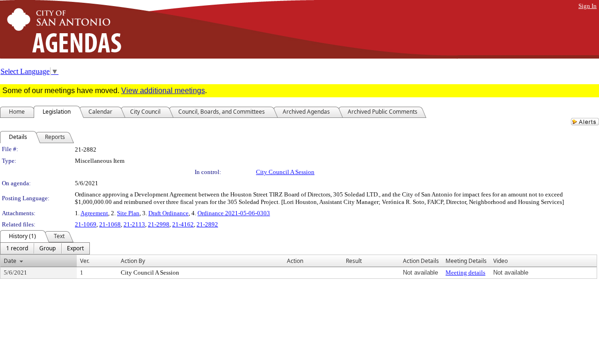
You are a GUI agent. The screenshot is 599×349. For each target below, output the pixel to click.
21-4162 (183, 224)
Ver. (84, 261)
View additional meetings (163, 91)
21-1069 (85, 224)
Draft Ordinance (168, 213)
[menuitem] (17, 248)
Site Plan (128, 213)
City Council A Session (285, 171)
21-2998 (158, 224)
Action (295, 261)
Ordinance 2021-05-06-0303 (233, 213)
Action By (133, 261)
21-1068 (110, 224)
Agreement (94, 213)
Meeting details (465, 272)
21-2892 (207, 224)
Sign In (587, 5)
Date (10, 261)
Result (354, 261)
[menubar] (45, 248)
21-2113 (134, 224)
